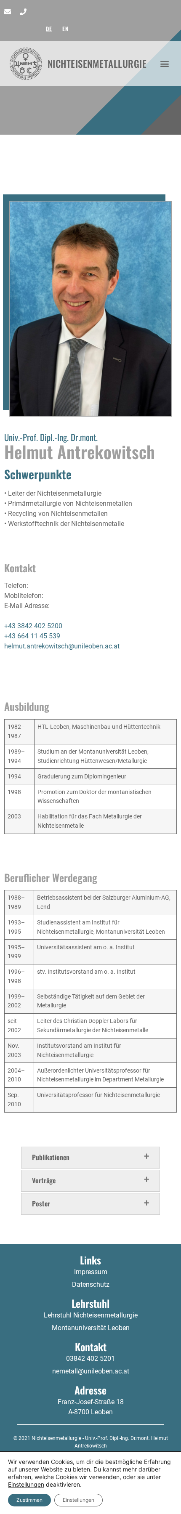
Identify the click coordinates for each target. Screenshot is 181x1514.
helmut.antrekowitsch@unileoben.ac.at (62, 646)
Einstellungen (26, 1484)
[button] (165, 64)
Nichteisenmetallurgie (97, 63)
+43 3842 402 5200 (33, 626)
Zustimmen (29, 1500)
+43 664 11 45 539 (32, 636)
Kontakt (90, 1346)
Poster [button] (41, 1203)
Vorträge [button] (44, 1180)
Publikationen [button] (50, 1156)
